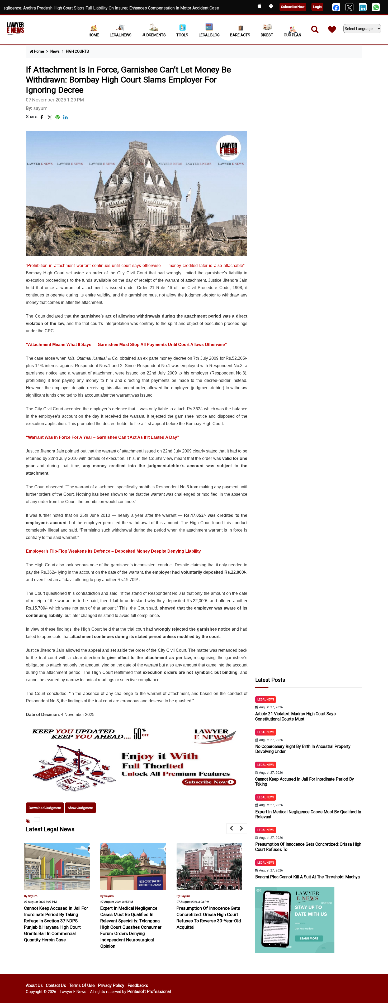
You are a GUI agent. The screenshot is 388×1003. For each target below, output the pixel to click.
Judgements (154, 35)
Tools (182, 35)
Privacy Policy (111, 985)
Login (317, 7)
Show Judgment (80, 808)
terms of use (82, 985)
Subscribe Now (293, 7)
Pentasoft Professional (149, 991)
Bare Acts (240, 35)
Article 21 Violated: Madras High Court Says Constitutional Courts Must (295, 716)
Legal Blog (209, 35)
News (55, 51)
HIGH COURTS (77, 51)
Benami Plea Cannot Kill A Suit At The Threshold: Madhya (307, 876)
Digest (267, 35)
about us (34, 985)
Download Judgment (45, 808)
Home (94, 35)
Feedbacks (137, 985)
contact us (56, 985)
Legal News (120, 35)
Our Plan (292, 35)
